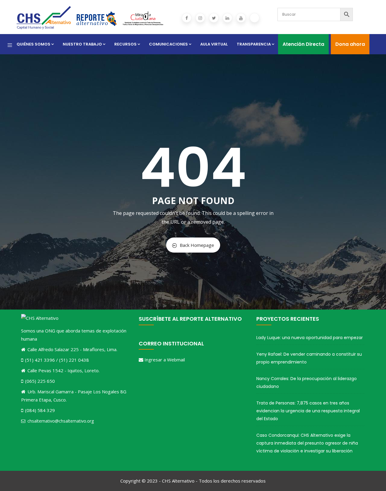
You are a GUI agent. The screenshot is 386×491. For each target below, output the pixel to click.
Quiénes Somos (33, 44)
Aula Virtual (214, 44)
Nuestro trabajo (82, 44)
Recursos (125, 44)
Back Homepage (197, 245)
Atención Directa (303, 44)
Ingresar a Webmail (164, 360)
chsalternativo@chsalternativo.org (60, 421)
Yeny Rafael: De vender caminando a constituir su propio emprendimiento (309, 358)
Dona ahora (350, 44)
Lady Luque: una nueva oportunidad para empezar (309, 338)
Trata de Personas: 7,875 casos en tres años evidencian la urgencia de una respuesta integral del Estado (308, 411)
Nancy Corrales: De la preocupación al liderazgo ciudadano (306, 382)
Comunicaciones (168, 44)
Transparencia (254, 44)
